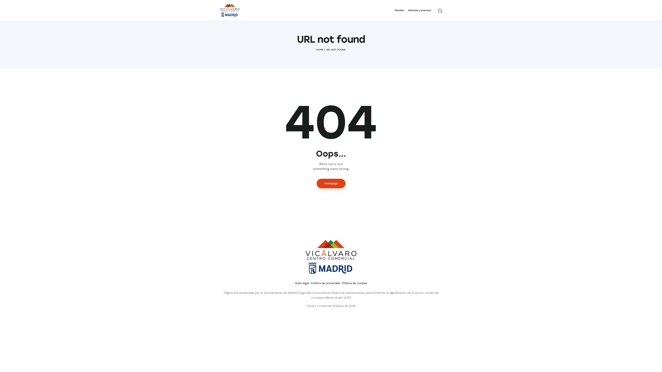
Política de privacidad (325, 283)
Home (319, 49)
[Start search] (440, 11)
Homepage (331, 183)
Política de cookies (354, 283)
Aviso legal (302, 283)
